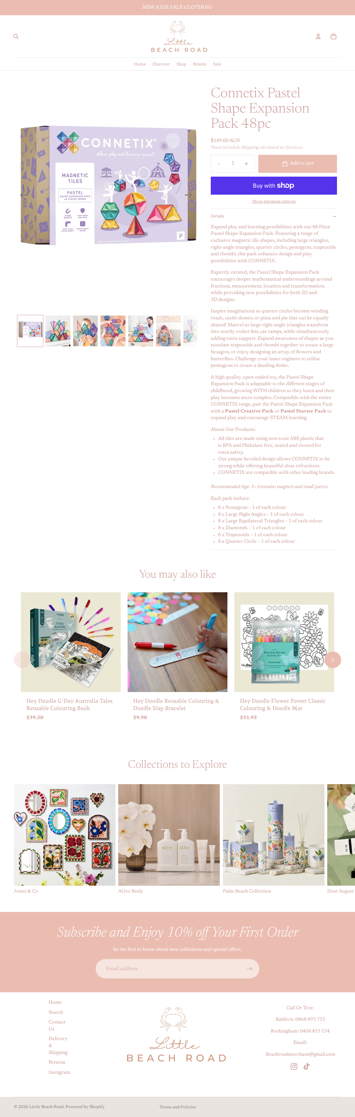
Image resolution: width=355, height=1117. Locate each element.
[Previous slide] (21, 196)
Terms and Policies (177, 1107)
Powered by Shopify (85, 1107)
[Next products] (332, 659)
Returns (57, 1062)
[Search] (16, 36)
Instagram (59, 1072)
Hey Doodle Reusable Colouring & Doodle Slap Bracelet (176, 704)
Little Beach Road (46, 1107)
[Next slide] (190, 196)
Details (217, 216)
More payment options (274, 202)
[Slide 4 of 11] (113, 331)
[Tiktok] (306, 1066)
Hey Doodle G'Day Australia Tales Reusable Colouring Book (69, 704)
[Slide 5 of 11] (140, 331)
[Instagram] (294, 1066)
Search (56, 1012)
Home (55, 1002)
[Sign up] (249, 968)
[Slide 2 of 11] (57, 331)
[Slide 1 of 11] (30, 331)
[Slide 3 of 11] (85, 331)
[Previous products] (22, 659)
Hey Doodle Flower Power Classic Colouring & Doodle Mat (283, 704)
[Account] (318, 36)
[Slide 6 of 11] (168, 331)
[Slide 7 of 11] (195, 331)
